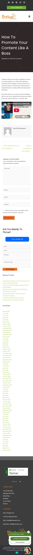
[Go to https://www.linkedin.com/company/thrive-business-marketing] (16, 2)
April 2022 (5, 420)
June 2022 (6, 416)
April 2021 (5, 446)
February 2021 (7, 450)
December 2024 (7, 353)
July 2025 (5, 339)
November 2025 (7, 330)
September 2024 (7, 360)
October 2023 (6, 383)
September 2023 (7, 385)
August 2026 (6, 311)
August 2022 (6, 412)
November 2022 (7, 406)
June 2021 (6, 441)
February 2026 (7, 324)
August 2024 (6, 362)
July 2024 (5, 364)
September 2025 (7, 334)
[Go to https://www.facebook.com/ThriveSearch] (20, 2)
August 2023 (6, 387)
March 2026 (6, 322)
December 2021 (7, 429)
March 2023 (6, 397)
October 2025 (6, 332)
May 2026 (5, 318)
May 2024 (5, 368)
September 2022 (7, 410)
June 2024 (6, 366)
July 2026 (5, 313)
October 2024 (6, 357)
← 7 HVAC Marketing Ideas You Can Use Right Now (10, 146)
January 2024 (6, 376)
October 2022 (6, 408)
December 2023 (7, 378)
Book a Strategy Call (8, 513)
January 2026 (6, 326)
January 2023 (6, 402)
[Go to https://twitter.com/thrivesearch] (13, 2)
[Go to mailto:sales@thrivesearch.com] (9, 2)
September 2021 (7, 435)
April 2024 (5, 370)
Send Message (10, 269)
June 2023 (6, 391)
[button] (17, 239)
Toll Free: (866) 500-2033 (10, 516)
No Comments (18, 58)
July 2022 (5, 414)
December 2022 (7, 404)
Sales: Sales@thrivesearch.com (11, 520)
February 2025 (7, 349)
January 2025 (6, 351)
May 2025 (5, 343)
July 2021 (5, 439)
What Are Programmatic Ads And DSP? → (26, 146)
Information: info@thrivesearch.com (12, 524)
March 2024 (6, 372)
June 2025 (6, 341)
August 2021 (6, 437)
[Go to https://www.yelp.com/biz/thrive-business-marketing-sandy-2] (24, 2)
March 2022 (6, 423)
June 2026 (6, 315)
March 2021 (6, 448)
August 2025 (6, 336)
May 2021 (5, 444)
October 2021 (6, 433)
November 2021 (7, 431)
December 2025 (7, 328)
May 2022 (5, 418)
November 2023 (7, 381)
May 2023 (5, 393)
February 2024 (7, 374)
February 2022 (7, 425)
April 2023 (5, 395)
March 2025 (6, 347)
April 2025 (5, 345)
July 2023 (5, 389)
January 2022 (6, 427)
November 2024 (7, 355)
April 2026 (5, 320)
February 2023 (7, 399)
